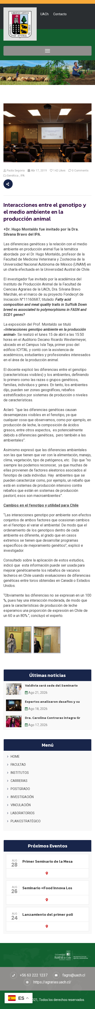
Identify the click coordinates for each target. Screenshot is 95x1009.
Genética (12, 175)
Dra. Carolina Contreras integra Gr (52, 717)
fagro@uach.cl (73, 975)
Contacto (60, 14)
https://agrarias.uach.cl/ (52, 982)
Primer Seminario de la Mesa (47, 861)
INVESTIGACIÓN (22, 797)
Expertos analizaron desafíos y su (52, 701)
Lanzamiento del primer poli (47, 914)
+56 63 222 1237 (34, 975)
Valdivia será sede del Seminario (51, 685)
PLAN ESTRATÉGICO (26, 821)
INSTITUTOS (20, 773)
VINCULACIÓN (21, 805)
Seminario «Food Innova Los (47, 888)
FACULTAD (18, 764)
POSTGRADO (20, 789)
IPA (22, 175)
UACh (44, 14)
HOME (15, 756)
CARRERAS (19, 781)
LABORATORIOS (23, 813)
